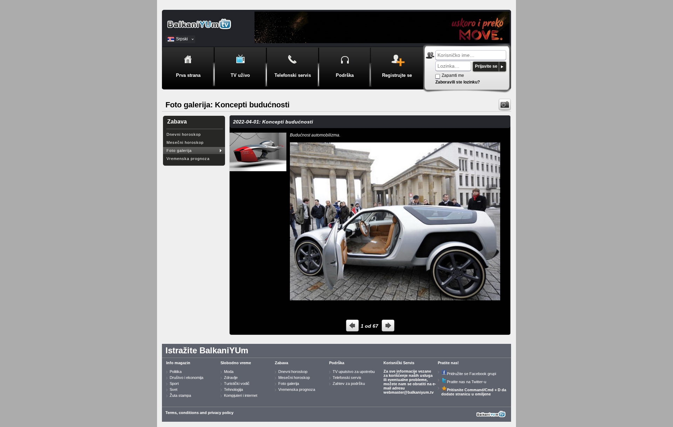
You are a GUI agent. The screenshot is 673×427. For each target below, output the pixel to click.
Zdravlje (231, 377)
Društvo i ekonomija (186, 377)
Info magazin (178, 363)
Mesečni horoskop (185, 142)
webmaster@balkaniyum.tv (408, 392)
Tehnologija (233, 389)
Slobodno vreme (235, 363)
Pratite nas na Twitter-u (466, 382)
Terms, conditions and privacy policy (199, 413)
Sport (174, 383)
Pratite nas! (448, 363)
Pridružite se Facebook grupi (471, 374)
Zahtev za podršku (349, 383)
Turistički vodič (237, 383)
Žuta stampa (180, 395)
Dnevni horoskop (183, 134)
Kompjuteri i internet (240, 395)
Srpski (182, 38)
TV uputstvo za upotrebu (354, 371)
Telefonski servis (347, 377)
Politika (176, 371)
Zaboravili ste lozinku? (457, 82)
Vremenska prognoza (188, 158)
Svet (173, 389)
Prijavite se (486, 66)
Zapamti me (453, 75)
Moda (228, 371)
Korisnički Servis (398, 363)
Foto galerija (179, 150)
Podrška (336, 363)
